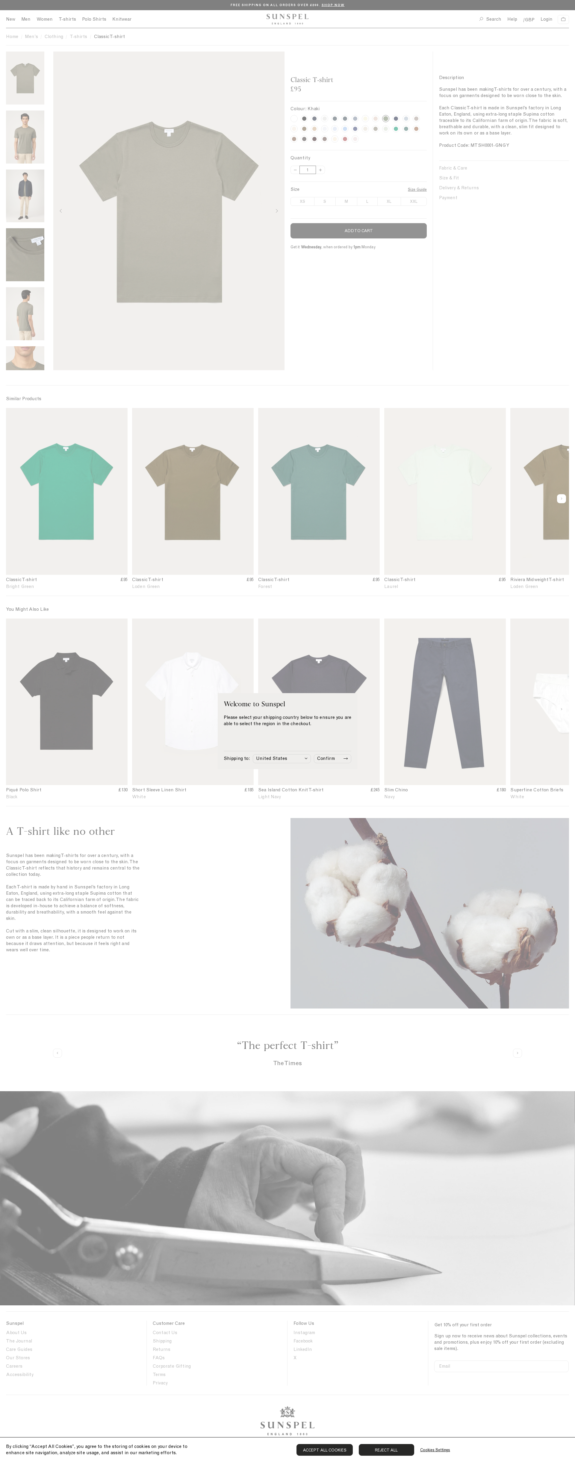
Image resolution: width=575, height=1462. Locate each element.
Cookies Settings (435, 1450)
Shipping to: (237, 758)
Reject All (386, 1450)
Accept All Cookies (324, 1450)
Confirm (326, 758)
